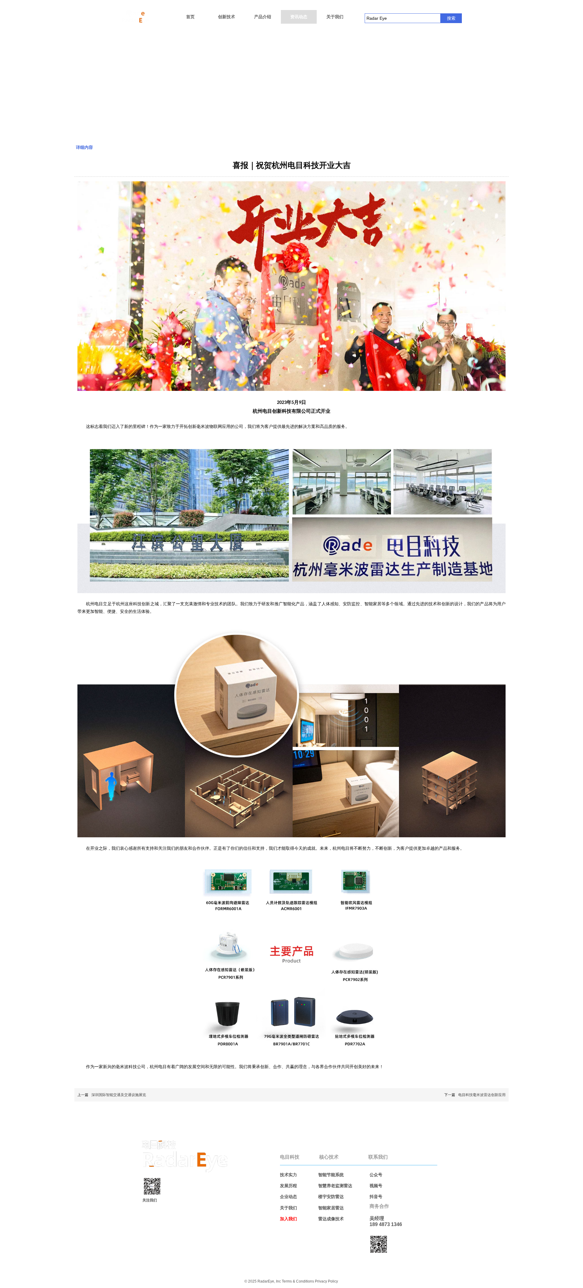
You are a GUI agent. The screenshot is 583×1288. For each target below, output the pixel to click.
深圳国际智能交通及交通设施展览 (118, 1095)
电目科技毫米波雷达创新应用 (482, 1095)
